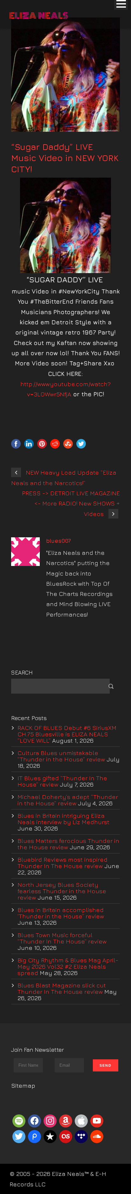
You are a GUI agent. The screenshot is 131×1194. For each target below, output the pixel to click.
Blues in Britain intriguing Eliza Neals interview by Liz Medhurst (63, 818)
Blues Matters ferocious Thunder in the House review (68, 844)
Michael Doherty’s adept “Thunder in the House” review (67, 800)
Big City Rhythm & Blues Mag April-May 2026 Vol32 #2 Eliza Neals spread (67, 966)
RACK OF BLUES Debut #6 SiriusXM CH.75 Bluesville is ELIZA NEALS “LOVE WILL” (66, 734)
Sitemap (23, 1085)
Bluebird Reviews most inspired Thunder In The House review (62, 862)
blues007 (58, 541)
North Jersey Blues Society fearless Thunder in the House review (61, 891)
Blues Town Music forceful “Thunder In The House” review (62, 938)
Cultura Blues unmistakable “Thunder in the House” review (61, 756)
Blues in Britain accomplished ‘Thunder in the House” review (60, 913)
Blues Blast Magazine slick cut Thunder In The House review (61, 988)
